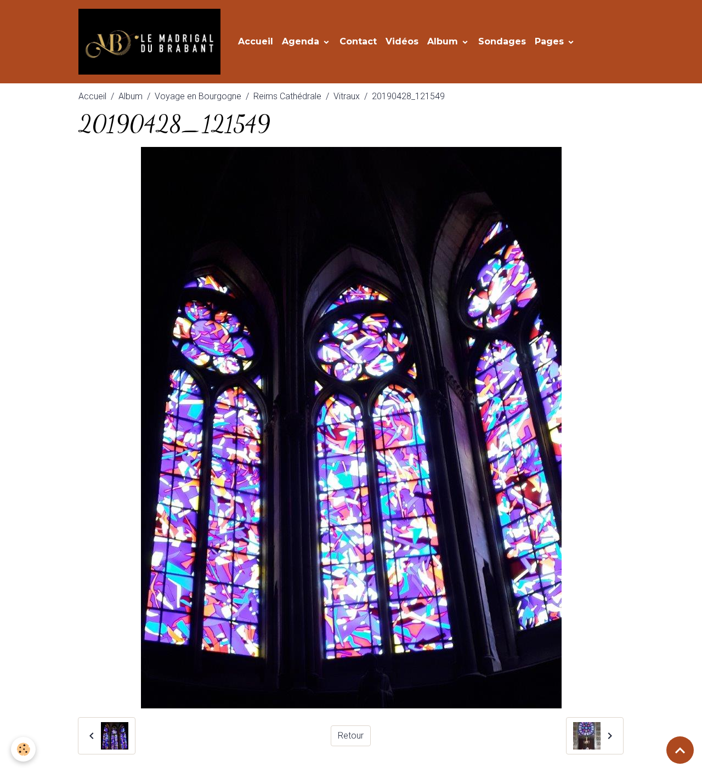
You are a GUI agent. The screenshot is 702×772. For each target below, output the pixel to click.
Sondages (502, 41)
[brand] (151, 42)
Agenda (302, 41)
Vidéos (402, 41)
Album (444, 41)
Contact (358, 41)
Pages (551, 41)
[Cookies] (23, 749)
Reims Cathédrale (287, 96)
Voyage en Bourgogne (198, 96)
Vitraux (346, 96)
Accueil (255, 41)
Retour (351, 735)
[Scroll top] (680, 750)
